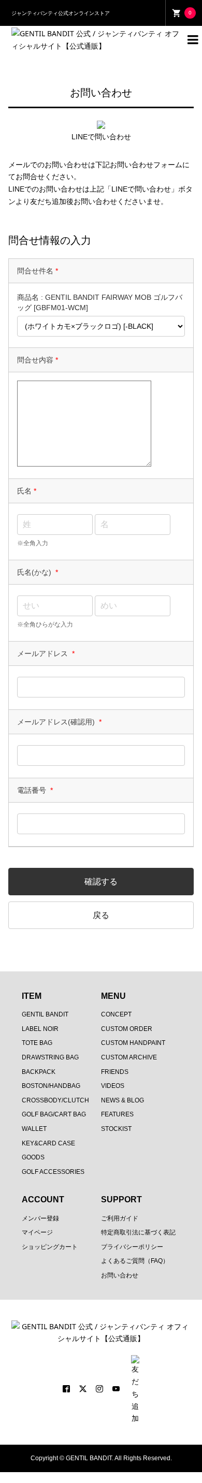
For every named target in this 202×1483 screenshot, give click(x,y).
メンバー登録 (40, 1218)
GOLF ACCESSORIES (53, 1171)
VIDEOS (112, 1085)
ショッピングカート (50, 1247)
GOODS (33, 1157)
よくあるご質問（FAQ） (135, 1260)
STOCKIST (116, 1128)
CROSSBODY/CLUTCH (55, 1100)
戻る (101, 915)
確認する (101, 881)
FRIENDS (114, 1071)
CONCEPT (116, 1014)
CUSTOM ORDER (126, 1029)
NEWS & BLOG (122, 1100)
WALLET (34, 1128)
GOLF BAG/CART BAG (54, 1114)
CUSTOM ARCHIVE (129, 1057)
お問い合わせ (119, 1275)
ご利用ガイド (119, 1218)
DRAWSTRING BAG (50, 1057)
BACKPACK (38, 1071)
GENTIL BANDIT (45, 1014)
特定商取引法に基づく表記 (138, 1232)
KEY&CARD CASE (48, 1143)
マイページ (37, 1232)
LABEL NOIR (40, 1029)
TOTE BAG (37, 1042)
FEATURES (117, 1114)
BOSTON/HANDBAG (51, 1085)
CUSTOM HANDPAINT (133, 1042)
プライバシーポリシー (132, 1247)
